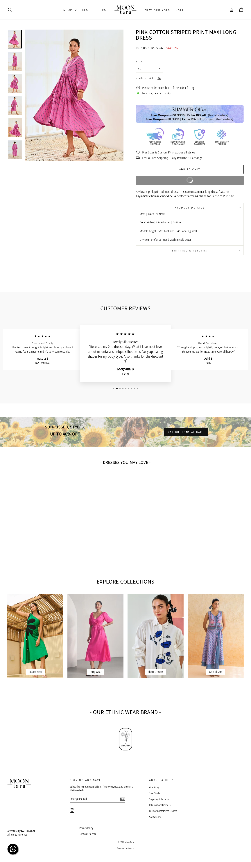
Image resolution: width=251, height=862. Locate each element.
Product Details (190, 207)
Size (139, 61)
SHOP (68, 10)
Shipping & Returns (189, 250)
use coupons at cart (186, 431)
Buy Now (166, 179)
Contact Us (155, 816)
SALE (180, 10)
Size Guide (154, 793)
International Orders (160, 805)
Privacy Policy (86, 828)
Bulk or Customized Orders (163, 811)
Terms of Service (87, 834)
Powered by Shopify (125, 848)
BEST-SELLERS (94, 10)
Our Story (154, 787)
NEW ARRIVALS (157, 10)
